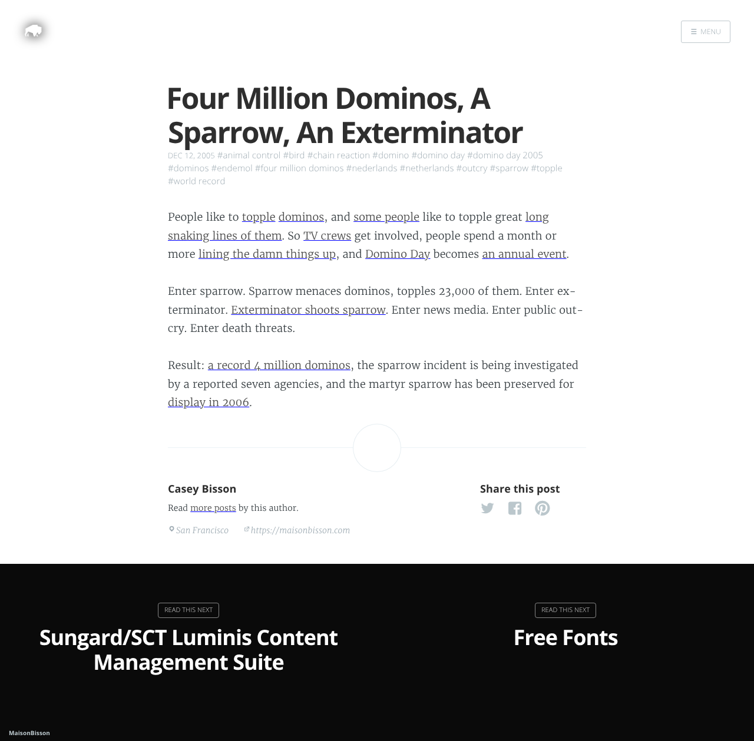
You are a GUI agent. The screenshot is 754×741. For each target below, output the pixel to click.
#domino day (438, 155)
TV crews (327, 235)
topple (259, 217)
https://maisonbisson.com (300, 530)
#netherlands (427, 168)
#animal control (249, 155)
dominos (301, 217)
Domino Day (397, 254)
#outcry (472, 168)
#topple (547, 168)
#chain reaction (338, 155)
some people (386, 217)
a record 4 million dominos (279, 365)
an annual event (524, 254)
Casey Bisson (202, 489)
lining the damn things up (267, 254)
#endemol (231, 168)
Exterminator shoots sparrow (308, 310)
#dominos (188, 168)
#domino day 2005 (505, 155)
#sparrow (509, 168)
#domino (390, 155)
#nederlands (372, 168)
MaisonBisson (29, 733)
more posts (213, 508)
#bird (294, 155)
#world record (196, 181)
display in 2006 (208, 402)
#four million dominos (299, 168)
